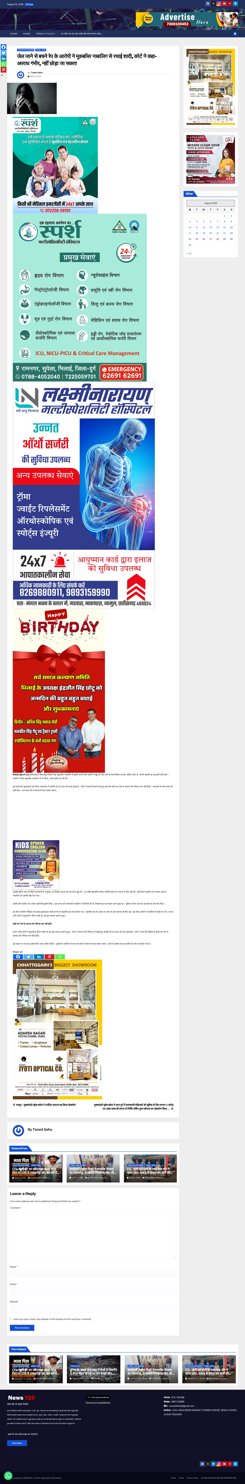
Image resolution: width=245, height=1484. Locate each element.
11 (197, 227)
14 (217, 227)
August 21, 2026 (23, 1379)
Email (13, 1284)
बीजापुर (84, 1165)
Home (13, 33)
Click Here (17, 1443)
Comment (15, 1208)
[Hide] (2, 75)
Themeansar (56, 1478)
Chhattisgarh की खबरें (25, 50)
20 (210, 233)
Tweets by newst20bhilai (97, 1403)
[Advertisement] (93, 816)
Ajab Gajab (75, 1366)
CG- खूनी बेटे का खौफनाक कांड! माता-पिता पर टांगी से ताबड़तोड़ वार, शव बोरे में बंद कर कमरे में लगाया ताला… (34, 1172)
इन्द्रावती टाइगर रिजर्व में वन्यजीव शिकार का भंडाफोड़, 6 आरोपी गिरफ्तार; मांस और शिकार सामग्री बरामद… (92, 1172)
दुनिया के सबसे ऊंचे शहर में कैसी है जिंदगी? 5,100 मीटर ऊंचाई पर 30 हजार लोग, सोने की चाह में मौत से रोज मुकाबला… (93, 1373)
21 (217, 233)
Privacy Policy (45, 33)
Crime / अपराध (40, 50)
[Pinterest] (49, 956)
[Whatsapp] (60, 956)
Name (13, 1267)
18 (197, 233)
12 (203, 227)
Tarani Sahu (37, 72)
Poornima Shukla (39, 1178)
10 (190, 227)
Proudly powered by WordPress (20, 1478)
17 (190, 233)
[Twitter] (28, 956)
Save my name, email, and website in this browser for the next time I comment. (52, 1319)
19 (203, 233)
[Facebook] (18, 956)
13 (210, 227)
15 (224, 227)
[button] (8, 1476)
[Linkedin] (39, 956)
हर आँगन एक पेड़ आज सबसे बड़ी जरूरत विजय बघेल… (82, 33)
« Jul (188, 253)
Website (14, 1302)
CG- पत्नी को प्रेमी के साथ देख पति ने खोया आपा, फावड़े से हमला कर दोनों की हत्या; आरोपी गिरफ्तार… (148, 1172)
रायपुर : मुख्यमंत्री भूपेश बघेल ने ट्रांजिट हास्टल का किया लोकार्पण (45, 1104)
